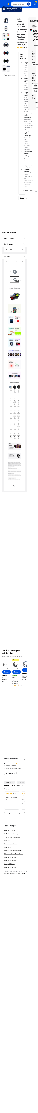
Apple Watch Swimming (11, 834)
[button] (22, 56)
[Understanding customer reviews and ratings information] (22, 768)
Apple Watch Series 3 (10, 860)
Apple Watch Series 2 (10, 857)
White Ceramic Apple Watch (12, 837)
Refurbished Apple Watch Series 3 (13, 850)
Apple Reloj (7, 847)
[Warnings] (24, 256)
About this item (9, 232)
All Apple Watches (9, 864)
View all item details (27, 190)
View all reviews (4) (14, 814)
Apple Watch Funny (9, 830)
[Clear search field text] (26, 4)
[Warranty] (23, 249)
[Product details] (24, 238)
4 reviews (13, 765)
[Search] (28, 4)
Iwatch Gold (7, 840)
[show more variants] (7, 668)
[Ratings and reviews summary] (24, 758)
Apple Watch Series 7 (10, 867)
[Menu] (3, 4)
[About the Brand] (23, 261)
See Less (13, 486)
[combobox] (21, 4)
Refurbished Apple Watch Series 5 (13, 854)
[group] (24, 47)
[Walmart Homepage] (7, 4)
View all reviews (10, 773)
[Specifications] (24, 244)
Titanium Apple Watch (10, 844)
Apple (18, 19)
